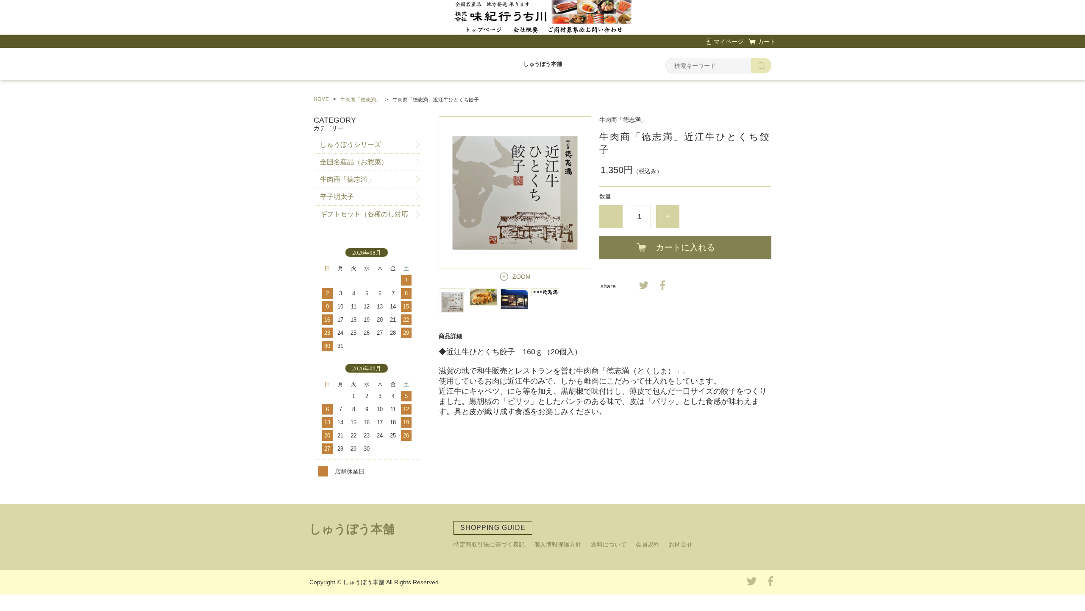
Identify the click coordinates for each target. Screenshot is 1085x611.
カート (767, 41)
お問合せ (681, 544)
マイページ (728, 41)
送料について (608, 544)
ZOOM (521, 276)
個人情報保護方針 (557, 544)
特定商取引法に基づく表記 (489, 544)
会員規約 (647, 544)
